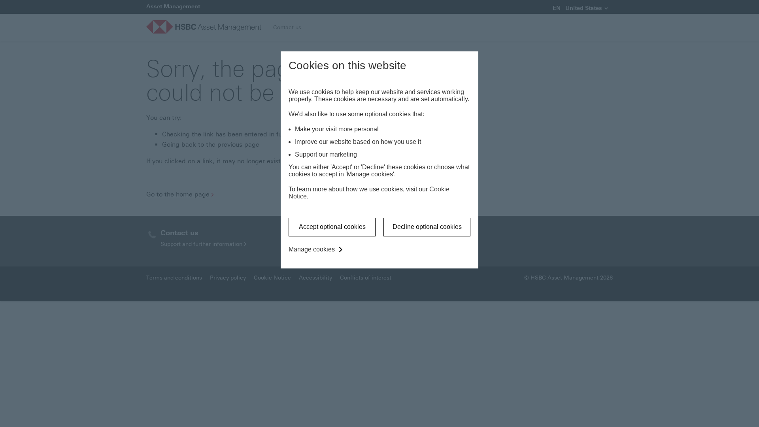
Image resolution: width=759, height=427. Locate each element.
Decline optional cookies (427, 226)
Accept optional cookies (332, 226)
